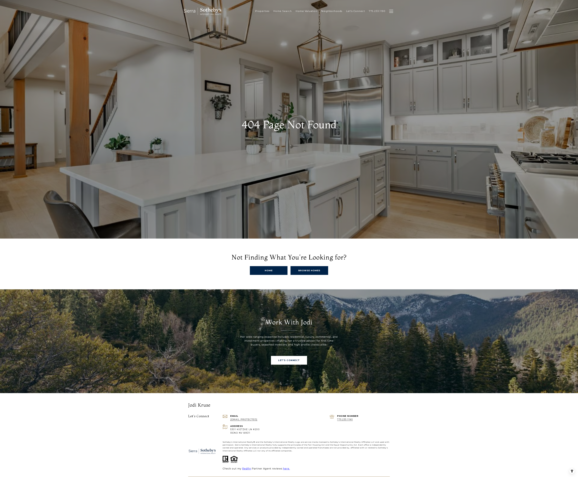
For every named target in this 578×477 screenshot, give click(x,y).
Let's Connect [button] (289, 360)
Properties (262, 11)
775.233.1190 (345, 419)
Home (269, 270)
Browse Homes (309, 270)
